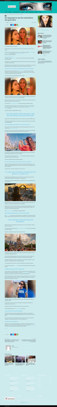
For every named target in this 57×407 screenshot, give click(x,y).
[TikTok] (43, 399)
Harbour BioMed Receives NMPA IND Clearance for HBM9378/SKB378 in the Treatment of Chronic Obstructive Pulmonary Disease (12, 340)
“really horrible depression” (21, 228)
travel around (14, 58)
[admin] (5, 22)
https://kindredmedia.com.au (15, 347)
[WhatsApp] (17, 25)
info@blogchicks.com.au (24, 402)
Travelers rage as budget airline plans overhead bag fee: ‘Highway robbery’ (30, 364)
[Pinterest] (15, 25)
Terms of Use (31, 52)
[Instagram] (41, 399)
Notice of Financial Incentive (20, 53)
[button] (51, 12)
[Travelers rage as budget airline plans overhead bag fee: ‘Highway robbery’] (31, 359)
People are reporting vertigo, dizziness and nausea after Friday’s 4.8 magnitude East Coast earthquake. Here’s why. (45, 62)
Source (6, 328)
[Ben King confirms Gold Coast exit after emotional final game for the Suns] (40, 41)
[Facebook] (11, 25)
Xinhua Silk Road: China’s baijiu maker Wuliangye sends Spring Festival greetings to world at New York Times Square (29, 340)
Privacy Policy (7, 53)
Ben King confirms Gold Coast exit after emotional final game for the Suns (47, 41)
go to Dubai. (16, 265)
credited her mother (9, 210)
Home (5, 14)
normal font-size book (13, 128)
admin (7, 22)
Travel (7, 14)
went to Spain (8, 215)
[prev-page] (5, 367)
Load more (44, 55)
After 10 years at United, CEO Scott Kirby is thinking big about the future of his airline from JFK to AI (20, 364)
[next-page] (6, 367)
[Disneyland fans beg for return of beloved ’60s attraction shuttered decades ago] (9, 359)
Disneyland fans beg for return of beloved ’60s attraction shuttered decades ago (9, 364)
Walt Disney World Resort (14, 103)
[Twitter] (13, 25)
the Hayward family (18, 308)
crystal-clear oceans (26, 272)
